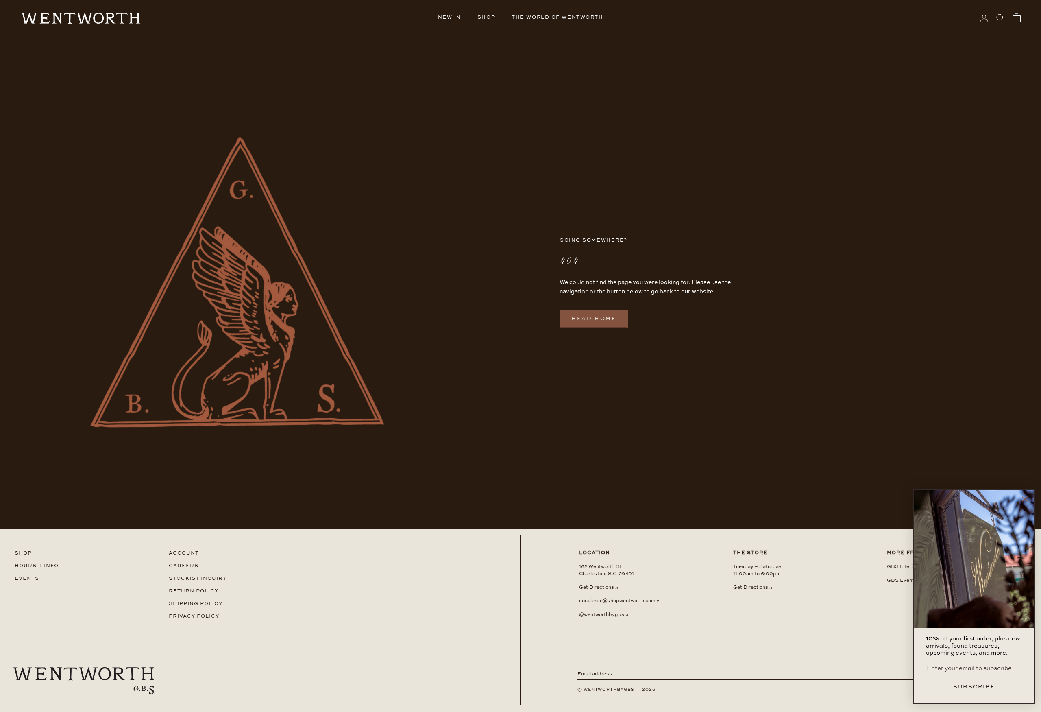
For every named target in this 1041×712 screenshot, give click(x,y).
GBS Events (902, 580)
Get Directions (596, 587)
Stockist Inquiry (197, 578)
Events (27, 578)
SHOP (486, 17)
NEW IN (449, 17)
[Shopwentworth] (84, 680)
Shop (23, 553)
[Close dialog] (1025, 499)
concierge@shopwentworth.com (617, 600)
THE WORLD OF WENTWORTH (557, 17)
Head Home (593, 318)
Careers (183, 565)
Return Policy (193, 591)
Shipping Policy (195, 603)
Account (184, 553)
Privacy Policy (194, 616)
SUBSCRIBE (974, 687)
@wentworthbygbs (601, 614)
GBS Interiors (903, 566)
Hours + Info (37, 565)
